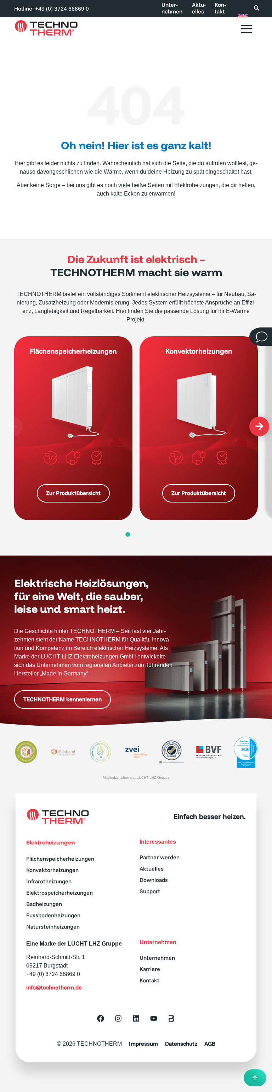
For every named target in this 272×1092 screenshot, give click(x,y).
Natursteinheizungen (53, 926)
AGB (209, 1043)
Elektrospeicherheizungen (59, 892)
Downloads (154, 879)
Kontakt (220, 8)
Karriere (150, 968)
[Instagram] (118, 1018)
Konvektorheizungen (52, 869)
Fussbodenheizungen (53, 915)
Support (150, 891)
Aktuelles (199, 8)
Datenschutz (181, 1043)
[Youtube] (154, 1018)
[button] (13, 426)
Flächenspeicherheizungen (60, 858)
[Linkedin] (136, 1018)
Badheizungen (44, 903)
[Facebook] (101, 1018)
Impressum (143, 1043)
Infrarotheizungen (49, 881)
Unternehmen (172, 8)
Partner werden (160, 857)
